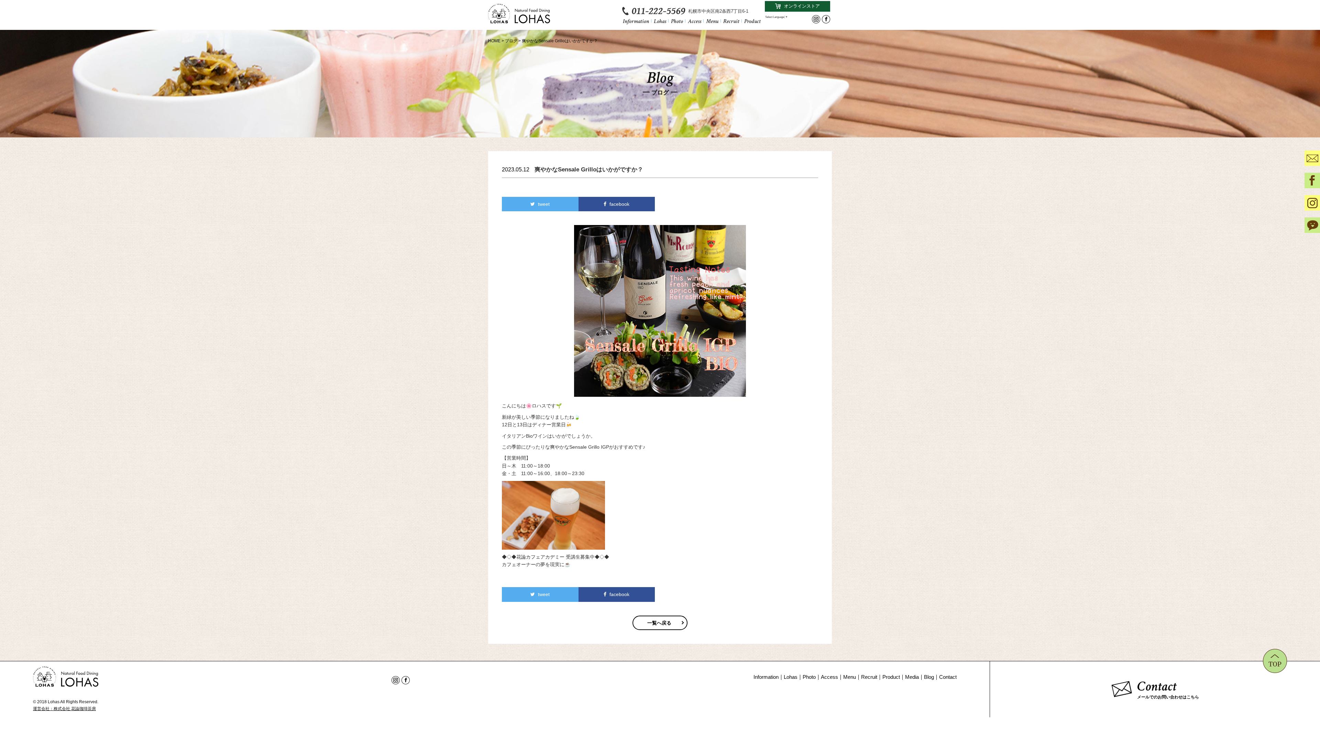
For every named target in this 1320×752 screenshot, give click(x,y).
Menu (712, 20)
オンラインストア (802, 6)
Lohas (660, 20)
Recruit (731, 20)
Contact (948, 677)
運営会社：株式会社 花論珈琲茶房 (64, 708)
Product (752, 20)
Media (912, 677)
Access (694, 20)
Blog (929, 677)
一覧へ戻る (659, 623)
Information (636, 20)
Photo (677, 20)
